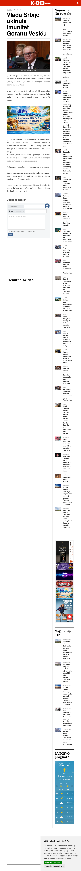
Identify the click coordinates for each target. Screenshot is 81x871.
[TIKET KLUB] (64, 566)
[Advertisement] (28, 256)
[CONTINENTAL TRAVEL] (64, 593)
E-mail (16, 211)
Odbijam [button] (57, 862)
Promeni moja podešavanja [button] (54, 866)
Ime (13, 206)
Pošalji (10, 234)
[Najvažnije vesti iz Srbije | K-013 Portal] (40, 3)
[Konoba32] (64, 583)
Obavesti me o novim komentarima (22, 231)
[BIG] (64, 610)
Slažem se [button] (48, 862)
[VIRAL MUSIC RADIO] (64, 575)
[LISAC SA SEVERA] (64, 552)
